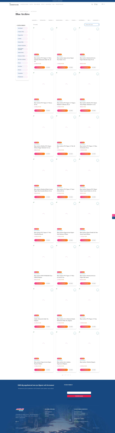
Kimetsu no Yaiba (21, 55)
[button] (92, 4)
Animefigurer (24, 4)
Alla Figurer (20, 28)
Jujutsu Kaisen (21, 52)
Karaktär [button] (34, 20)
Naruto (19, 62)
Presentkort (59, 4)
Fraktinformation (79, 414)
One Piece (20, 66)
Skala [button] (67, 20)
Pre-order (37, 4)
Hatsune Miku (20, 42)
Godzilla (19, 38)
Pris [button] (88, 20)
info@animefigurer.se (82, 421)
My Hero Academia (22, 59)
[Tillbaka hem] (14, 4)
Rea (54, 4)
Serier (47, 413)
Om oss (47, 416)
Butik (31, 4)
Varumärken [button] (81, 20)
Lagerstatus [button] (95, 20)
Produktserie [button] (59, 20)
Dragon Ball (20, 35)
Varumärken (20, 73)
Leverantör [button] (42, 20)
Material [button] (51, 20)
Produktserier (20, 76)
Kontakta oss (78, 411)
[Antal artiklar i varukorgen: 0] (99, 4)
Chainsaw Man (21, 31)
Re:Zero (19, 69)
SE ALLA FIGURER (49, 414)
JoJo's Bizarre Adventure (20, 49)
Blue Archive (37, 56)
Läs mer (48, 67)
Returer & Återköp (79, 413)
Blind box (48, 4)
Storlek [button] (73, 20)
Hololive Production (22, 45)
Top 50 (43, 4)
